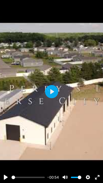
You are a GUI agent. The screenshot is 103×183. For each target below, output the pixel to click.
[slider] (28, 177)
